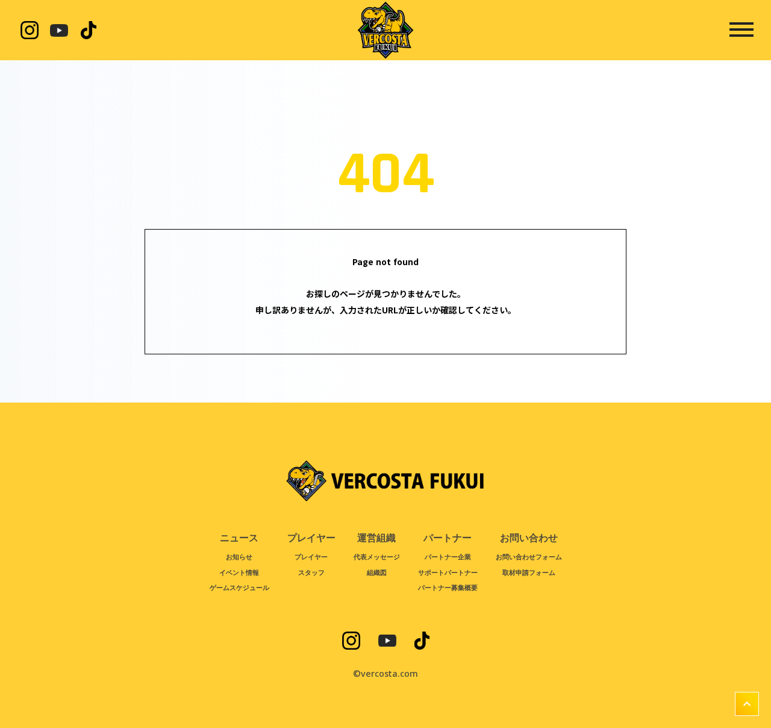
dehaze (741, 30)
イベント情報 (239, 572)
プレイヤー (311, 556)
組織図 (377, 572)
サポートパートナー (448, 572)
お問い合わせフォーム (529, 556)
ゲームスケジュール (239, 587)
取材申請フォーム (528, 572)
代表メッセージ (377, 556)
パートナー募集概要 (448, 587)
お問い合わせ (529, 538)
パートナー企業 (448, 556)
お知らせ (239, 556)
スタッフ (311, 572)
